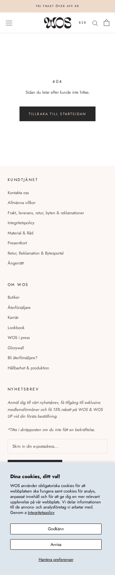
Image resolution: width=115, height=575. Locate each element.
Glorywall (16, 348)
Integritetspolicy (41, 512)
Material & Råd (20, 233)
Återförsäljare (19, 307)
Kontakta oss (18, 193)
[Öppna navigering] (9, 22)
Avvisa (55, 544)
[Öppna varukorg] (106, 23)
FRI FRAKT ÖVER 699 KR (57, 6)
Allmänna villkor (21, 203)
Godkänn (56, 529)
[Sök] (95, 23)
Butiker (13, 297)
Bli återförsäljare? (22, 358)
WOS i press (19, 338)
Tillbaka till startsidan (58, 113)
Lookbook (16, 328)
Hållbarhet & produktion (28, 368)
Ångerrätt (16, 263)
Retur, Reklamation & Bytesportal (36, 253)
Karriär (13, 317)
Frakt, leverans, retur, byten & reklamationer (46, 213)
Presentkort (17, 243)
